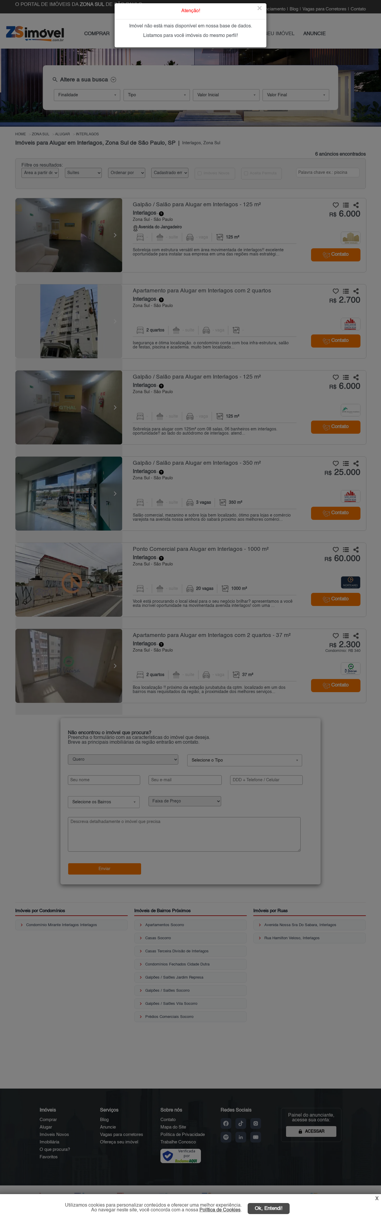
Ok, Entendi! (268, 1208)
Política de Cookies (220, 1210)
